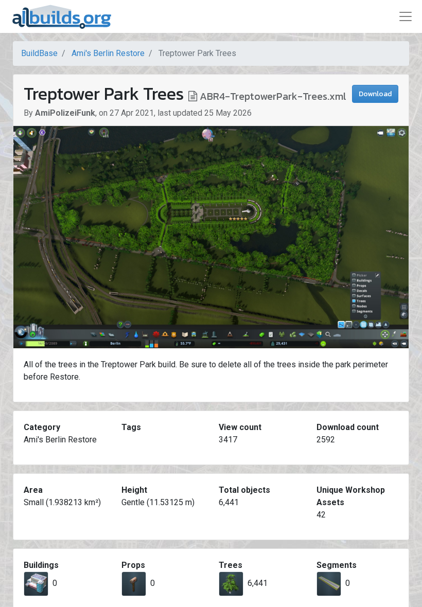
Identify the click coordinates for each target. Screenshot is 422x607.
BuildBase (39, 53)
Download (375, 93)
